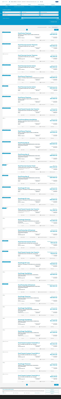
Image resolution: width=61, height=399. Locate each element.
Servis (29, 4)
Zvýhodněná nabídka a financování (19, 6)
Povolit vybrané (52, 391)
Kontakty (53, 4)
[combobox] (11, 12)
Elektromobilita (43, 6)
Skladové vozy (32, 6)
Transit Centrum (41, 4)
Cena (40, 16)
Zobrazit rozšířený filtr (6, 18)
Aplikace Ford (53, 6)
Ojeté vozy (19, 4)
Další (56, 29)
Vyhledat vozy (53, 21)
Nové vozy (8, 4)
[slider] (22, 18)
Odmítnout (52, 393)
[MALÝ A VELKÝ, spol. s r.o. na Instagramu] (42, 1)
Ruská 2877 (23, 1)
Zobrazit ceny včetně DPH (43, 27)
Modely (7, 6)
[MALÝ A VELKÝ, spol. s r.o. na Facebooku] (41, 1)
